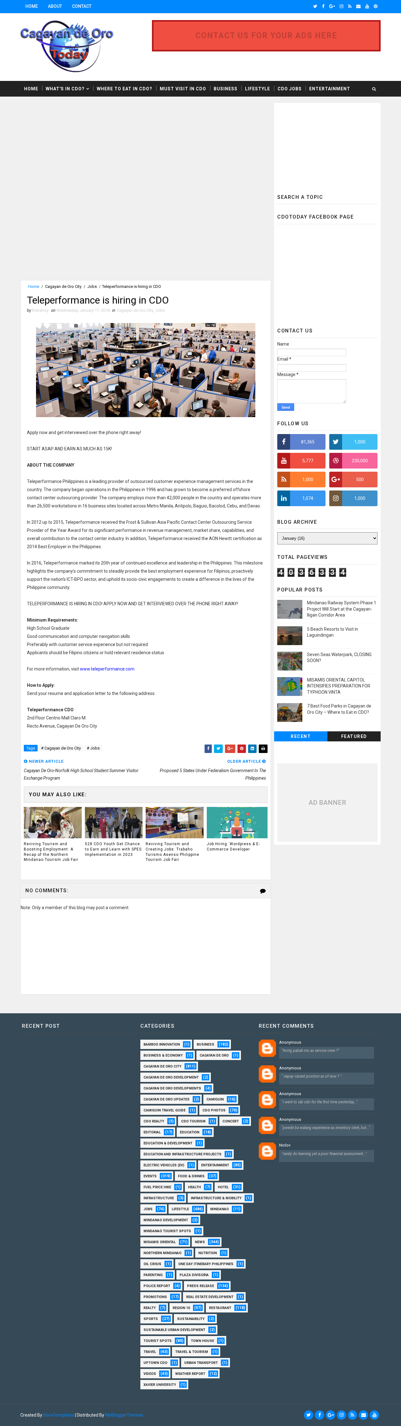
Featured (354, 736)
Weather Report (190, 1374)
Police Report (156, 1286)
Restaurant (220, 1308)
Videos (149, 1374)
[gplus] (332, 6)
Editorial (152, 1132)
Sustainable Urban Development (174, 1330)
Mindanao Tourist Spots (167, 1231)
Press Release (200, 1286)
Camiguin (215, 1099)
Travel (149, 1352)
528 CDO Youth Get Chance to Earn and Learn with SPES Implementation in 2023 (113, 849)
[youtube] (367, 6)
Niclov (284, 1145)
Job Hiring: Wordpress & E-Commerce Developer (233, 846)
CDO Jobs (290, 88)
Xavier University (159, 1385)
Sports (150, 1319)
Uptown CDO (155, 1363)
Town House (202, 1341)
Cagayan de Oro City (63, 286)
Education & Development (167, 1143)
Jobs (92, 286)
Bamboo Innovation (161, 1044)
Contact (81, 6)
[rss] (349, 6)
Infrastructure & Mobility (216, 1198)
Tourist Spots (157, 1341)
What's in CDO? (65, 88)
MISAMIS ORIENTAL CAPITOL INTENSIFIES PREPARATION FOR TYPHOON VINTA (338, 686)
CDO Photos (214, 1110)
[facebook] (323, 6)
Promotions (155, 1297)
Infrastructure (158, 1198)
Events (150, 1176)
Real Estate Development (209, 1297)
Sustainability (191, 1319)
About (55, 6)
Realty (149, 1308)
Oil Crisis (152, 1264)
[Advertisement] (73, 147)
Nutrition (207, 1253)
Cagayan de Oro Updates (166, 1099)
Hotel (223, 1187)
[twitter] (315, 6)
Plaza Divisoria (194, 1275)
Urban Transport (201, 1363)
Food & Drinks (191, 1176)
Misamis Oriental (159, 1242)
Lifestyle (257, 88)
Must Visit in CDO (183, 88)
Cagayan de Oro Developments (172, 1088)
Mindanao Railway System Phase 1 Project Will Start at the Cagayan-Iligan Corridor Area (341, 609)
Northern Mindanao (162, 1253)
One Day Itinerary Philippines (205, 1264)
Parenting (153, 1275)
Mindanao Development (165, 1220)
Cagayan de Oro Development (171, 1077)
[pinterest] (375, 6)
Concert (230, 1121)
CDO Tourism (193, 1121)
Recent (301, 736)
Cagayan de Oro (214, 1055)
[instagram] (341, 6)
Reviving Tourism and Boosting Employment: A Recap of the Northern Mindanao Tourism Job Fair (51, 852)
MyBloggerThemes (124, 1415)
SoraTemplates (58, 1415)
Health (194, 1187)
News (200, 1242)
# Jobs (93, 748)
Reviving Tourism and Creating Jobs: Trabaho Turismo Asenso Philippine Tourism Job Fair (172, 852)
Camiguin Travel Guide (164, 1110)
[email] (358, 6)
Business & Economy (163, 1055)
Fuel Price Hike (157, 1187)
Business (225, 88)
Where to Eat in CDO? (124, 88)
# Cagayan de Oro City (61, 748)
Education (189, 1132)
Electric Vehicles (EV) (163, 1165)
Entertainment (329, 88)
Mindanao (219, 1209)
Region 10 (181, 1308)
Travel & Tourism (191, 1352)
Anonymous (290, 1042)
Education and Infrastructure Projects (182, 1154)
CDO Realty (153, 1121)
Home (31, 6)
